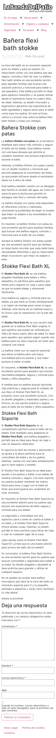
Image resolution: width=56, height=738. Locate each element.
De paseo (28, 30)
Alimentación (11, 23)
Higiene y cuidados (37, 23)
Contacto (9, 732)
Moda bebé (31, 17)
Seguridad (10, 30)
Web (4, 690)
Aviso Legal (10, 727)
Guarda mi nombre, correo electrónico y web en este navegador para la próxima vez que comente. (28, 708)
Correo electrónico (14, 678)
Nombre (7, 665)
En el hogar (10, 17)
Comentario (9, 626)
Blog (43, 30)
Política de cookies (33, 727)
